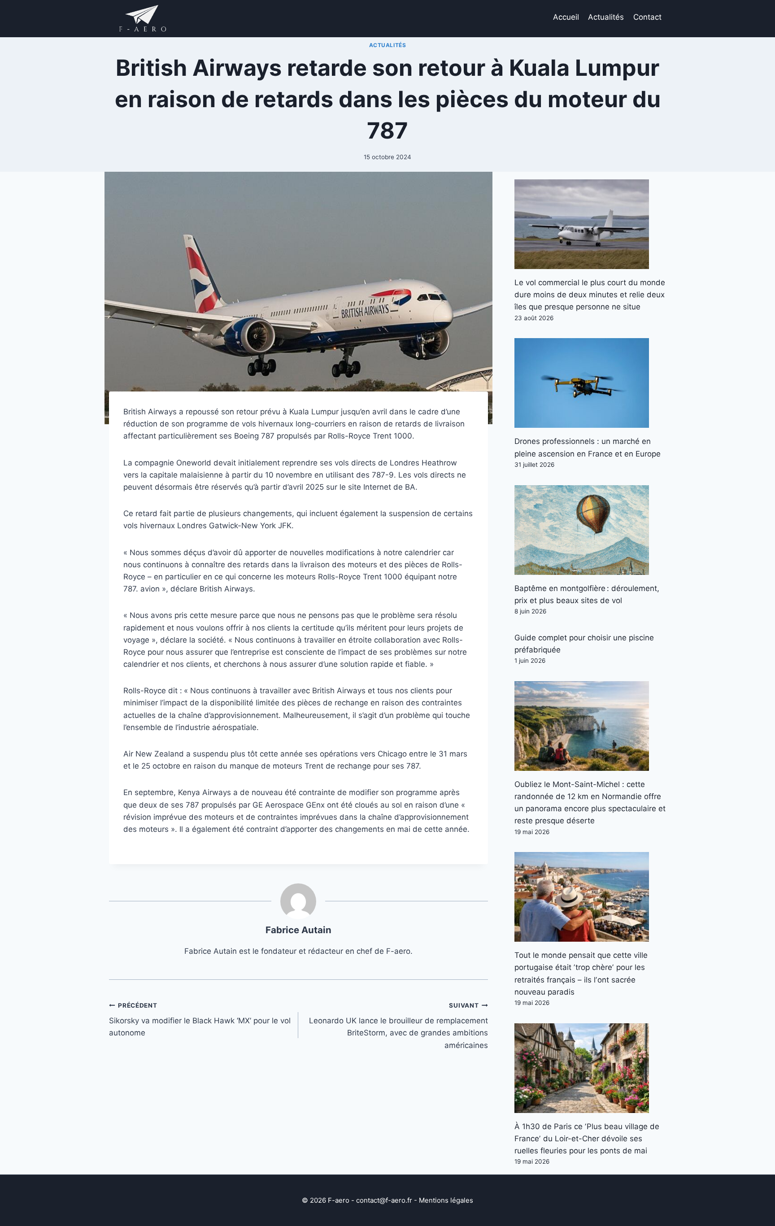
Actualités (606, 17)
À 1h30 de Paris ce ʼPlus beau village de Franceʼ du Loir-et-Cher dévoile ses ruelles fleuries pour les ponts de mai (586, 1138)
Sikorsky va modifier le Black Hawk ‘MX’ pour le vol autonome (200, 1020)
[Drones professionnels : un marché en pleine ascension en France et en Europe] (590, 383)
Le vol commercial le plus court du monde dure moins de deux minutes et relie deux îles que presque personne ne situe (589, 294)
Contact (647, 17)
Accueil (566, 17)
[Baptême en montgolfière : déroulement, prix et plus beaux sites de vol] (590, 530)
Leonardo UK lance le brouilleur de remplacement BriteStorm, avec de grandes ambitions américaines (398, 1026)
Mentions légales (446, 1200)
